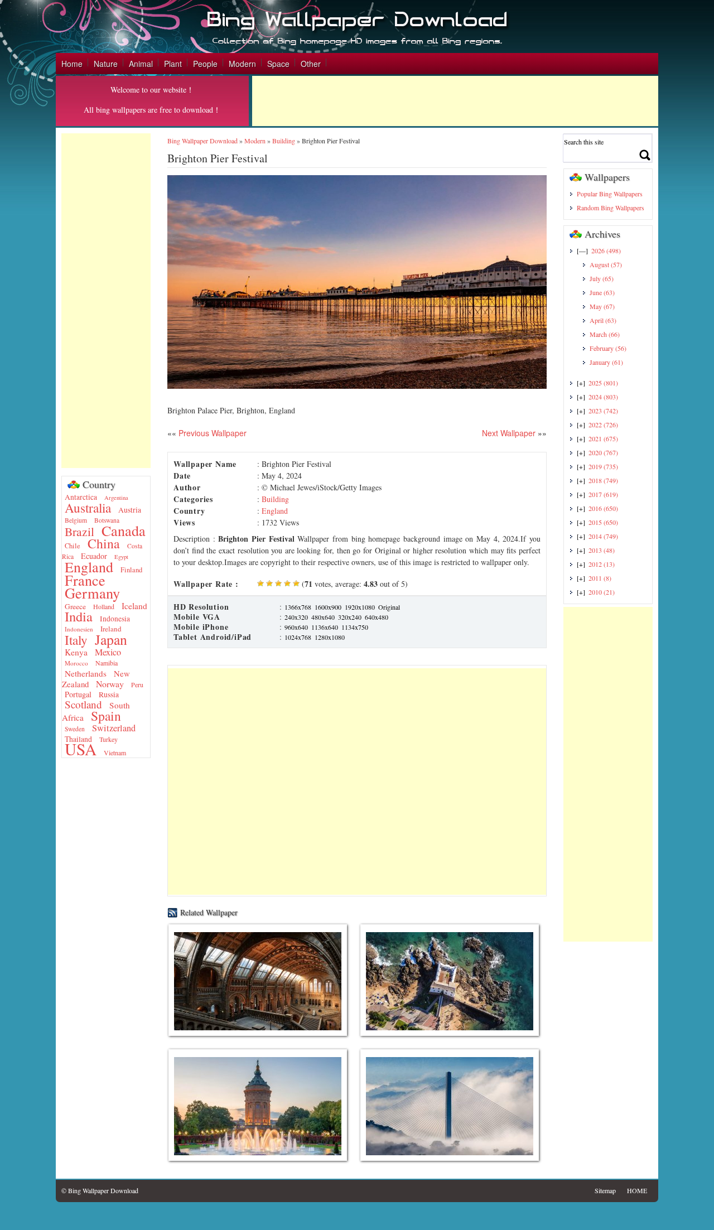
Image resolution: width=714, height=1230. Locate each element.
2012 (601, 563)
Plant (173, 63)
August (606, 264)
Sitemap (605, 1190)
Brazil (79, 531)
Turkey (108, 739)
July (602, 278)
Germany (92, 592)
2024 (603, 396)
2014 (603, 536)
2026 (606, 250)
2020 (603, 452)
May (602, 306)
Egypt (121, 557)
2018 (603, 480)
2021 (603, 438)
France (85, 580)
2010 (601, 591)
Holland (103, 606)
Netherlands (86, 673)
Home (72, 63)
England (89, 566)
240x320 (296, 616)
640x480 (376, 616)
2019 (603, 466)
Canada (124, 530)
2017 (603, 494)
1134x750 (354, 627)
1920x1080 (360, 606)
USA (81, 749)
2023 (603, 410)
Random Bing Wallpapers (610, 207)
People (205, 63)
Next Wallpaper (509, 432)
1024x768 (297, 637)
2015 (603, 522)
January (606, 362)
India (79, 616)
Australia (88, 508)
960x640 (296, 627)
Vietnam (115, 752)
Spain (106, 716)
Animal (141, 63)
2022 (603, 424)
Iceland (134, 605)
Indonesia (115, 619)
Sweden (75, 729)
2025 (603, 382)
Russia (109, 694)
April (603, 320)
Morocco (76, 663)
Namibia (106, 662)
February (608, 348)
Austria (129, 510)
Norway (110, 683)
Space (278, 63)
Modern (242, 63)
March (605, 334)
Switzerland (114, 728)
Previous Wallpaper (211, 432)
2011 (599, 577)
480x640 (323, 616)
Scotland (83, 704)
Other (311, 63)
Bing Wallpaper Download (202, 140)
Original (389, 606)
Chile (72, 546)
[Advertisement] (455, 101)
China (104, 543)
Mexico (108, 652)
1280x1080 (330, 637)
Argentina (116, 497)
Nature (106, 63)
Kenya (76, 652)
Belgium (76, 520)
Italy (76, 640)
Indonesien (79, 629)
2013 (601, 550)
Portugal (78, 694)
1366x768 (297, 606)
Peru (137, 684)
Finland (131, 570)
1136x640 (324, 627)
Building (283, 140)
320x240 (349, 616)
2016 (603, 508)
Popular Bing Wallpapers (610, 193)
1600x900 (328, 606)
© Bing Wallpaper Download (99, 1190)
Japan (111, 639)
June (602, 292)
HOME (637, 1190)
